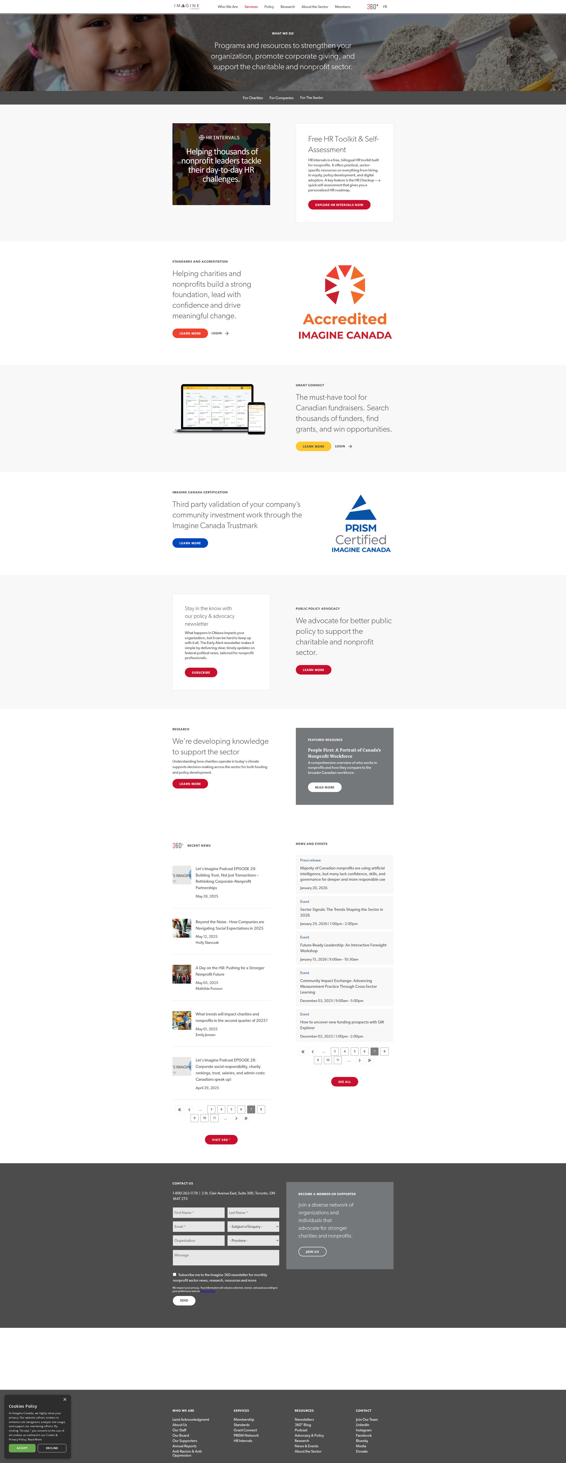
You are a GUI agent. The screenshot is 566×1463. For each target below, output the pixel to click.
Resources (304, 1410)
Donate (362, 1451)
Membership (244, 1419)
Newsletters (304, 1419)
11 (215, 1119)
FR (385, 7)
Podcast (301, 1430)
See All (344, 1082)
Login (220, 333)
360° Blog (303, 1425)
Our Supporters (184, 1441)
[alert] (37, 1427)
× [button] (64, 1399)
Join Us (312, 1251)
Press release (310, 860)
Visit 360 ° (221, 1140)
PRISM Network (246, 1435)
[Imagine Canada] (186, 8)
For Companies (282, 98)
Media (361, 1446)
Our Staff (179, 1430)
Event (304, 902)
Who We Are (228, 7)
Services (251, 7)
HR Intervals (243, 1441)
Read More (325, 787)
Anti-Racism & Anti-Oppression (187, 1453)
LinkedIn (362, 1425)
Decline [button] (52, 1448)
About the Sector (315, 7)
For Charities (253, 98)
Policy (269, 7)
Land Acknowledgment (190, 1419)
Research (288, 7)
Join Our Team (367, 1419)
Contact (363, 1410)
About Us (179, 1425)
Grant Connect (245, 1430)
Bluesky (362, 1441)
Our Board (180, 1435)
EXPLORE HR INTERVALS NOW (339, 205)
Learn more (190, 333)
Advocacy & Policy (309, 1435)
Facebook (364, 1435)
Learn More (190, 784)
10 (205, 1119)
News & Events (306, 1446)
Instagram (364, 1430)
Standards (242, 1425)
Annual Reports (184, 1446)
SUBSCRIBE (201, 672)
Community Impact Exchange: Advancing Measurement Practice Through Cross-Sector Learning (338, 986)
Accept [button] (22, 1448)
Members (342, 7)
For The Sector (311, 98)
